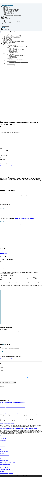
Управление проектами (4, 449)
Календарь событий (4, 467)
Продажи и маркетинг (4, 451)
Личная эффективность (4, 455)
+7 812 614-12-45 (3, 438)
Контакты (2, 471)
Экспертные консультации (8, 482)
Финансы (2, 453)
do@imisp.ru (3, 440)
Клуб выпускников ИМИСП (5, 469)
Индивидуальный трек (7, 483)
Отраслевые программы (4, 456)
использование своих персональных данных (15, 377)
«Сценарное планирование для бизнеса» (24, 218)
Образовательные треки (4, 458)
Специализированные (7, 481)
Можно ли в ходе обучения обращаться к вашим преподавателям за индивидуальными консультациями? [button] (18, 428)
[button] (7, 165)
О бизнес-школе (3, 465)
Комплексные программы (8, 480)
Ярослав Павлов (3, 253)
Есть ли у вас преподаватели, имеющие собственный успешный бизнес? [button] (12, 407)
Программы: (2, 446)
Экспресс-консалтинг (4, 460)
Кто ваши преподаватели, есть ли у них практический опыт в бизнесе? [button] (12, 402)
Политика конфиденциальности (6, 473)
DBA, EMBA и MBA (6, 479)
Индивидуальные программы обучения (7, 462)
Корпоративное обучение (5, 464)
